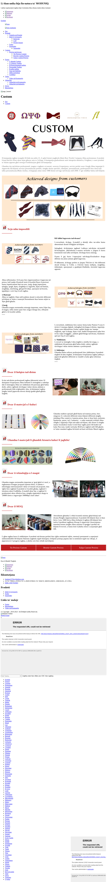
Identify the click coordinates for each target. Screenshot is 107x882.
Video (7, 76)
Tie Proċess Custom (19, 54)
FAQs (7, 86)
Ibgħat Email (5, 615)
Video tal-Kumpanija (16, 78)
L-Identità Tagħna (15, 61)
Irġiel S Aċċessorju (15, 37)
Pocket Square (18, 43)
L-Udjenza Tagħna (15, 63)
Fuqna (7, 59)
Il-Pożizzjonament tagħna (17, 65)
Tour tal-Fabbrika (15, 71)
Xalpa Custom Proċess (20, 58)
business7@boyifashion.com (14, 579)
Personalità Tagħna (15, 67)
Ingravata (16, 39)
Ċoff (14, 41)
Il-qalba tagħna (14, 69)
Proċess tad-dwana (15, 52)
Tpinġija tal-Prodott (15, 35)
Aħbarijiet (8, 80)
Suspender (12, 46)
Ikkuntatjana (9, 88)
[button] (18, 548)
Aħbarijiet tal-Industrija (16, 84)
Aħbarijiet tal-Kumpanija (17, 82)
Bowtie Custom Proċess (21, 56)
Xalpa (11, 44)
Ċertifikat (12, 75)
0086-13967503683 (11, 583)
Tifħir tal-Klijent (14, 73)
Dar (6, 31)
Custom (7, 50)
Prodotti (7, 33)
